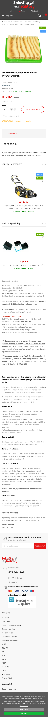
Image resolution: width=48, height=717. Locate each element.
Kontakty (13, 582)
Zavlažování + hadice (9, 637)
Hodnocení (12, 134)
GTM (3, 656)
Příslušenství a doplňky (14, 22)
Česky (23, 11)
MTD (3, 652)
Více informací (24, 706)
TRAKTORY (6, 622)
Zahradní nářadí (7, 633)
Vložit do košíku (32, 109)
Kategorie (8, 15)
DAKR (4, 671)
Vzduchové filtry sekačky (32, 22)
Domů (3, 22)
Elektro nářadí (7, 678)
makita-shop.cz (7, 527)
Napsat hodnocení (39, 153)
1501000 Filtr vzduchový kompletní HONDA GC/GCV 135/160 (24, 265)
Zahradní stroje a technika (11, 625)
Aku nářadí (6, 674)
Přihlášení (34, 11)
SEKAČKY (5, 618)
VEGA (4, 663)
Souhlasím (24, 713)
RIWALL (4, 659)
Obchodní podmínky (9, 689)
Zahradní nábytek (8, 629)
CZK (12, 11)
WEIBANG (5, 667)
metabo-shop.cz (8, 525)
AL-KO (4, 644)
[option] (24, 253)
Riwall (11, 89)
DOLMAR (5, 648)
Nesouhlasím (24, 709)
